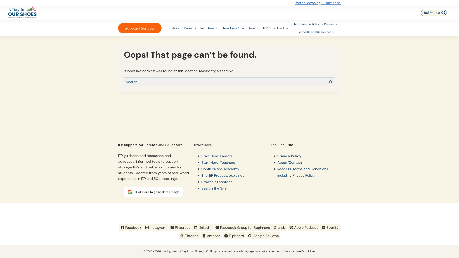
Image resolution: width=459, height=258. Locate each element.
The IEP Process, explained (223, 175)
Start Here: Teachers (218, 162)
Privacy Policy (289, 156)
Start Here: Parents (217, 156)
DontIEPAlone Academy (220, 169)
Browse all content (216, 182)
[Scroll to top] (449, 211)
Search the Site (214, 188)
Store (175, 28)
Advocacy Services (140, 28)
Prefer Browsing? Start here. (318, 3)
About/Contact (289, 162)
